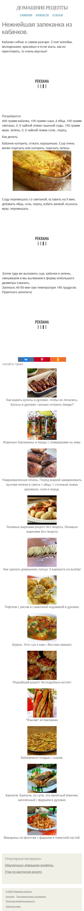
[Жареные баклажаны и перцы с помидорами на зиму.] (42, 437)
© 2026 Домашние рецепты (19, 891)
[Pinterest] (42, 359)
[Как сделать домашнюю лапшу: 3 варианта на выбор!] (42, 564)
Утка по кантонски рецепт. (23, 872)
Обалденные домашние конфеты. (29, 865)
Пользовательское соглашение (31, 896)
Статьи (57, 14)
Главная (26, 14)
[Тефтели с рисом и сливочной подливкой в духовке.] (42, 602)
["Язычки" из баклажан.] (42, 715)
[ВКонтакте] (26, 359)
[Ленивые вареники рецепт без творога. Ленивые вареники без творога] (42, 522)
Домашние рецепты (42, 7)
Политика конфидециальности (20, 901)
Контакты (10, 896)
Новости (42, 14)
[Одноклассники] (58, 359)
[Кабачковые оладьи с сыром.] (42, 753)
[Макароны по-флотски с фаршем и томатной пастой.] (42, 833)
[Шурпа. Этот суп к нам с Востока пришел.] (42, 640)
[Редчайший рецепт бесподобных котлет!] (42, 677)
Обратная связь (13, 906)
